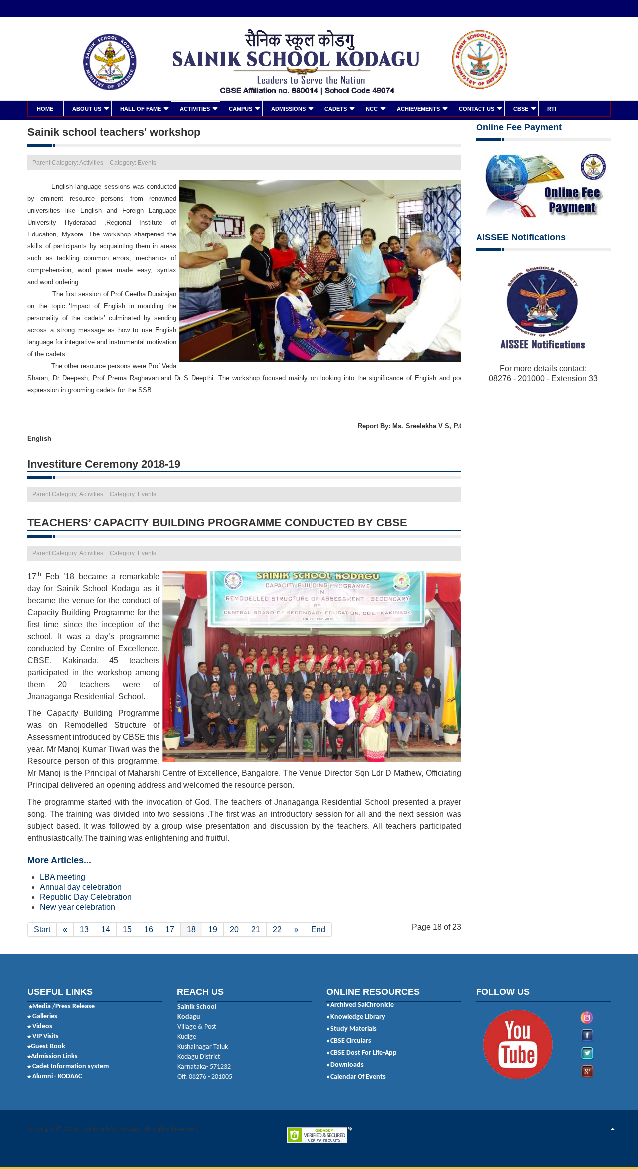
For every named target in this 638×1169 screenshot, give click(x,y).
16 (148, 929)
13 (84, 929)
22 (277, 929)
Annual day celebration (81, 887)
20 (234, 929)
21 (255, 929)
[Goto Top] (613, 1130)
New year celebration (77, 907)
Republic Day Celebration (86, 897)
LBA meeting (62, 877)
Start (42, 929)
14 (105, 929)
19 (212, 929)
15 (127, 929)
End (318, 929)
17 (169, 929)
